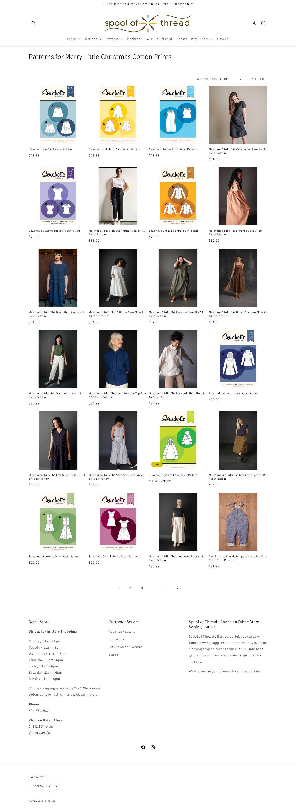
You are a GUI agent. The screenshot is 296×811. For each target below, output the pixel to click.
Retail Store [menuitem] (200, 39)
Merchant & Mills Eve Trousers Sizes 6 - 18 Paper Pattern (55, 395)
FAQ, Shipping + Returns (125, 647)
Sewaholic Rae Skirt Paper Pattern (50, 149)
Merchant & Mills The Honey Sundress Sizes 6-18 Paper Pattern (238, 314)
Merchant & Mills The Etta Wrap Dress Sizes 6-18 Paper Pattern (57, 476)
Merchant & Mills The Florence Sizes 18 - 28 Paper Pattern (176, 314)
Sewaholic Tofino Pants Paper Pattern (173, 149)
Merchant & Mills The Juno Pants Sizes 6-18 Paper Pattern (176, 558)
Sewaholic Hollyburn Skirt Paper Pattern (114, 149)
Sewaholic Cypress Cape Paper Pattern (173, 475)
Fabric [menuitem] (72, 39)
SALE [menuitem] (149, 39)
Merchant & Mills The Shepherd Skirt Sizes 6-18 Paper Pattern (117, 476)
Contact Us (116, 639)
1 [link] (119, 588)
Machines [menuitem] (134, 39)
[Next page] (177, 588)
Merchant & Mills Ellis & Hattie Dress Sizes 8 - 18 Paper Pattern (117, 314)
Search (113, 654)
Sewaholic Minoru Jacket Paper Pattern (234, 393)
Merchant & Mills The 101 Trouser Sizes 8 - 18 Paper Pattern (117, 232)
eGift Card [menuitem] (164, 39)
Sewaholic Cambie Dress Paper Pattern (113, 556)
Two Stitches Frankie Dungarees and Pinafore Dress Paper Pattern (238, 558)
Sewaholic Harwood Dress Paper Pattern (54, 556)
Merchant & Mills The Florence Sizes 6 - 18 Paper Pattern (235, 232)
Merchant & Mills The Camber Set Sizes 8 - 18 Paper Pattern (237, 151)
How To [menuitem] (223, 39)
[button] (33, 23)
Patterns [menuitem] (112, 39)
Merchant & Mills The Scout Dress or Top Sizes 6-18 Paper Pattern (118, 395)
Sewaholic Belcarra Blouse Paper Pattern (55, 231)
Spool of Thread (47, 801)
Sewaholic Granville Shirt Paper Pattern (174, 231)
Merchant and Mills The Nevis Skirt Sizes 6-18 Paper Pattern (237, 476)
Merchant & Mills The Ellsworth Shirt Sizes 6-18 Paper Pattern (177, 395)
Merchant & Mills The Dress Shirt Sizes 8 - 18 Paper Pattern (56, 314)
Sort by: (202, 79)
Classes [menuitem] (181, 39)
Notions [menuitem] (91, 39)
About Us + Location (123, 631)
